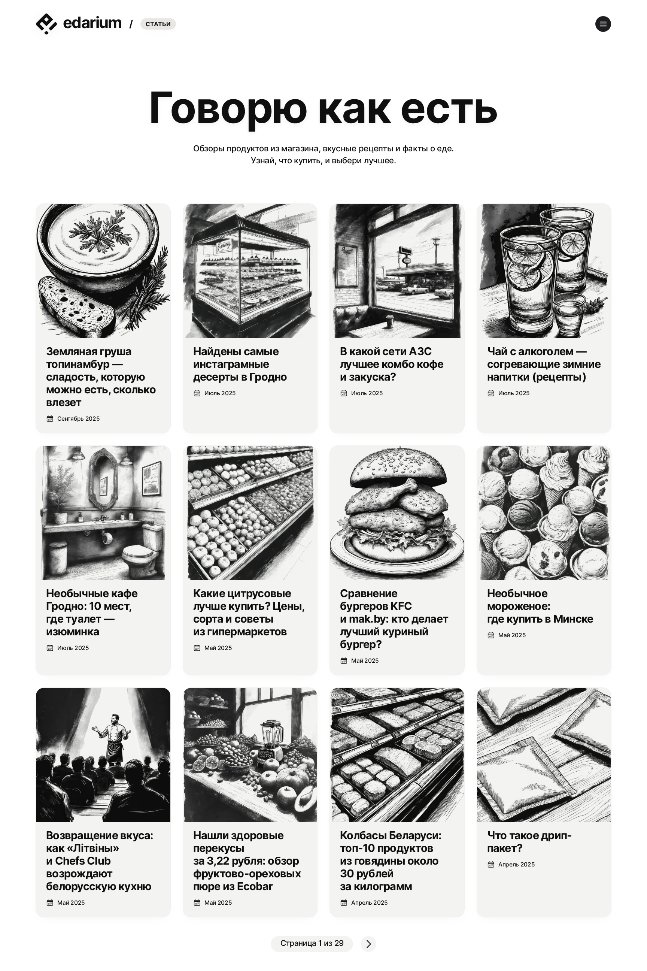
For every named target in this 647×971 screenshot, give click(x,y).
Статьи (158, 24)
